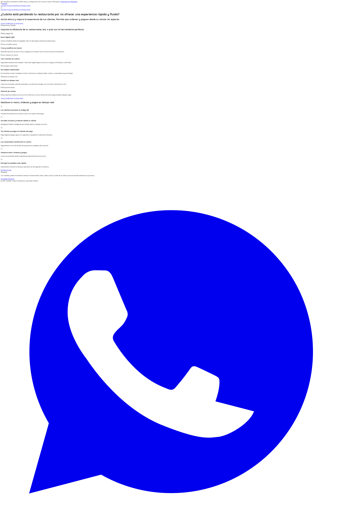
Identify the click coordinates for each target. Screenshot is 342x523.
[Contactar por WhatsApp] (171, 521)
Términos (11, 179)
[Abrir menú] (1, 8)
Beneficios (17, 5)
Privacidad (4, 179)
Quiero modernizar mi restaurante (12, 23)
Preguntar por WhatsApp (68, 2)
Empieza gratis (25, 5)
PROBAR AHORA (6, 170)
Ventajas (4, 5)
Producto (10, 5)
